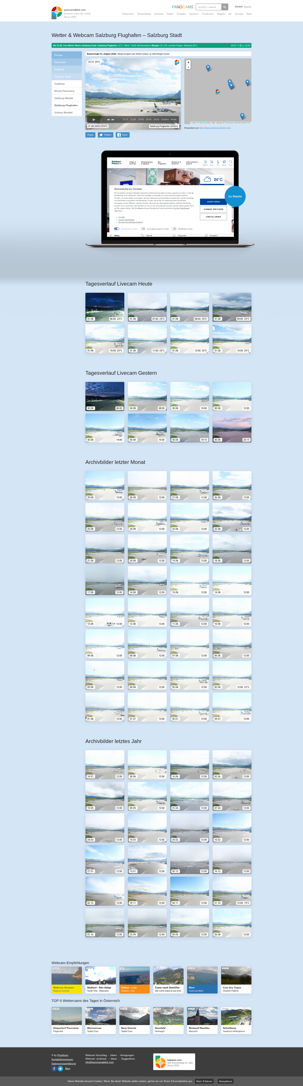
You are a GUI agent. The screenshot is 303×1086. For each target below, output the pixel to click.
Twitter (60, 1068)
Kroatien (181, 14)
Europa (239, 14)
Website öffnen (164, 196)
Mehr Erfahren (204, 1081)
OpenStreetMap (205, 123)
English (247, 6)
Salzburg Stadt (62, 76)
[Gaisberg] (247, 83)
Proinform (62, 1055)
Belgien (221, 14)
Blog (67, 1068)
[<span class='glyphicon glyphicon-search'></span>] (224, 7)
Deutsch (239, 6)
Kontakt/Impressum (62, 1059)
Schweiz (158, 14)
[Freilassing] (208, 68)
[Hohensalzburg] (231, 86)
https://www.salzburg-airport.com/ (215, 128)
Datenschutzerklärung (64, 1063)
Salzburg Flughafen (66, 105)
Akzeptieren (225, 1081)
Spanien (193, 14)
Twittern (107, 135)
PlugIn (90, 135)
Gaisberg (59, 83)
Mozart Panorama (64, 91)
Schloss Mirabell (63, 112)
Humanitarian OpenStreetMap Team (237, 123)
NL (230, 14)
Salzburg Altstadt (63, 98)
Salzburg (59, 69)
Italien (170, 14)
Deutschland (144, 14)
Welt (249, 14)
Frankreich (208, 14)
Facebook (54, 1068)
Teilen (125, 135)
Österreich (128, 14)
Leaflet (193, 123)
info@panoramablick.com (99, 1062)
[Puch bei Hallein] (242, 116)
